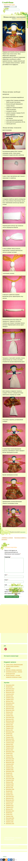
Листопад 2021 (10, 717)
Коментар (7, 557)
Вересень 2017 (10, 800)
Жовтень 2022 (10, 708)
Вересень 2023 (10, 692)
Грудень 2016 (9, 816)
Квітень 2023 (9, 701)
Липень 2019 (9, 766)
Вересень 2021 (10, 721)
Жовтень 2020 (10, 739)
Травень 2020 (10, 748)
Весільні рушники (9, 839)
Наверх (4, 856)
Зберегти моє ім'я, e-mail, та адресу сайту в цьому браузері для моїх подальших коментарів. (14, 591)
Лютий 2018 (9, 791)
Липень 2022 (9, 712)
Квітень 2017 (9, 809)
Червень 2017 (10, 805)
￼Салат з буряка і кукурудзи (14, 670)
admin (24, 18)
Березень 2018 (10, 789)
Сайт (5, 585)
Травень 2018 (9, 785)
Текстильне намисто (20, 537)
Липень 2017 (9, 803)
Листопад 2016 (10, 818)
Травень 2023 (10, 699)
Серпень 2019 (10, 764)
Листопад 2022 (10, 706)
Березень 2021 (10, 731)
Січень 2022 (9, 713)
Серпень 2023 (10, 694)
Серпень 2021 (10, 722)
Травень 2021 (9, 728)
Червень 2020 (10, 746)
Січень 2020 (9, 755)
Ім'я (5, 575)
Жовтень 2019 (10, 760)
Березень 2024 (10, 685)
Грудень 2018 (9, 776)
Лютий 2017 (9, 812)
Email (6, 580)
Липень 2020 (9, 744)
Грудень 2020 (9, 737)
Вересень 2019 (10, 762)
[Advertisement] (14, 619)
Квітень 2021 (9, 730)
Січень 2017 (9, 814)
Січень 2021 (9, 735)
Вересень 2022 (10, 710)
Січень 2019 (9, 775)
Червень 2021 (10, 726)
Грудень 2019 (9, 757)
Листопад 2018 (10, 778)
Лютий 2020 (9, 753)
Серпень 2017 (10, 801)
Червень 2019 (9, 767)
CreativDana (7, 2)
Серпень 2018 (10, 780)
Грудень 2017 (9, 794)
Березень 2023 (10, 703)
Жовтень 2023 (10, 690)
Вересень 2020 (10, 740)
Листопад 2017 (10, 796)
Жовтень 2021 (10, 719)
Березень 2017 (10, 811)
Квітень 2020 (9, 749)
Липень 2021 (9, 724)
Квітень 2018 (9, 787)
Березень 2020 (10, 751)
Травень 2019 (9, 769)
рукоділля (23, 532)
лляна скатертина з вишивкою (12, 837)
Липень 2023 (9, 695)
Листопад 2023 (10, 688)
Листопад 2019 (10, 758)
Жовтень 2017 (10, 798)
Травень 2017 (9, 807)
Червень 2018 (10, 784)
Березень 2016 (10, 823)
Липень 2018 (9, 782)
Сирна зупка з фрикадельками (14, 664)
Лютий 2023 (9, 704)
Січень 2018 (9, 793)
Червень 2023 (10, 697)
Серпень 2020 (10, 742)
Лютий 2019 (9, 773)
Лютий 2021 (9, 733)
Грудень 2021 (9, 715)
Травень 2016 (9, 821)
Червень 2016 (10, 819)
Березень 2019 (10, 771)
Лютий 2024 (9, 686)
